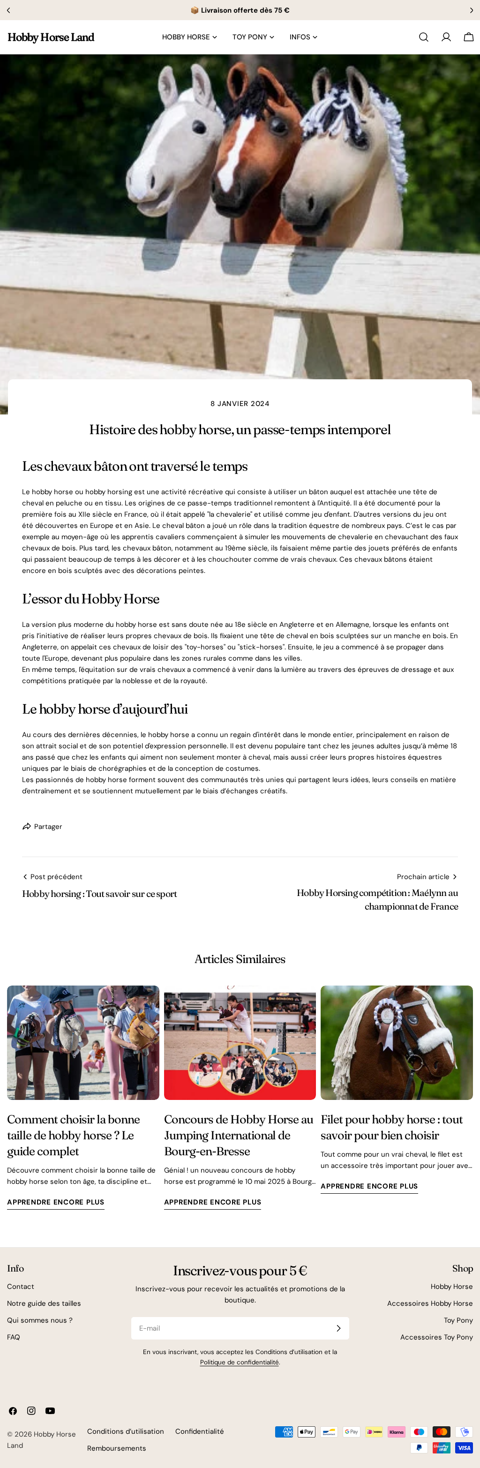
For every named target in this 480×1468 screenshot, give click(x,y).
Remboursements (116, 1448)
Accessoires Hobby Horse (430, 1303)
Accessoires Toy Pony (436, 1337)
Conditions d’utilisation (125, 1431)
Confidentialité (199, 1431)
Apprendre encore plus (56, 1202)
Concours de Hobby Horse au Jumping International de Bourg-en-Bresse (239, 1135)
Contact (20, 1286)
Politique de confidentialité (239, 1362)
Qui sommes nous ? (40, 1320)
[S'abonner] (338, 1328)
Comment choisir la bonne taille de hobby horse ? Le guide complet (73, 1135)
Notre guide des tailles (44, 1303)
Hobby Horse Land (51, 37)
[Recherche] (423, 37)
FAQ (13, 1337)
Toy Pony (458, 1320)
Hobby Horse (452, 1286)
